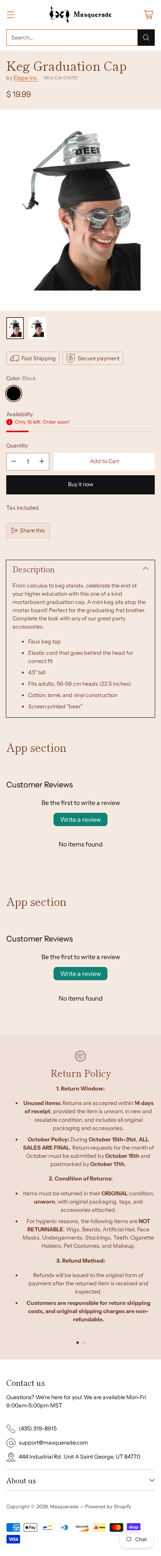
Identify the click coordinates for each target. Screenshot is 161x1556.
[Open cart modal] (148, 15)
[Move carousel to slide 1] (77, 1342)
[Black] (13, 393)
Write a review (80, 819)
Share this (32, 530)
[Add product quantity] (42, 461)
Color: (21, 378)
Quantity (17, 445)
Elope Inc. (26, 77)
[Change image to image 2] (37, 328)
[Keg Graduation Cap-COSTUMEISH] (80, 210)
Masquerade (64, 1506)
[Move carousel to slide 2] (83, 1342)
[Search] (146, 37)
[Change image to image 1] (15, 328)
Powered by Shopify (108, 1506)
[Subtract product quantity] (14, 461)
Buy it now (80, 484)
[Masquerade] (80, 15)
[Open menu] (10, 15)
